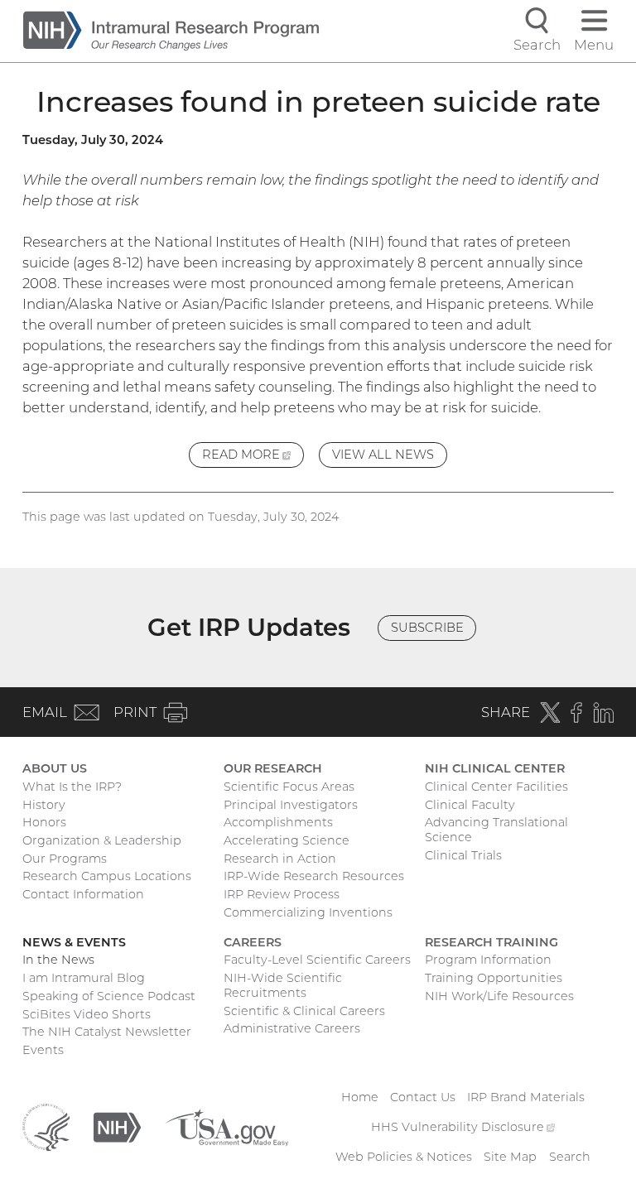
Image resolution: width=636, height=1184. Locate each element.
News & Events (74, 942)
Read (253, 457)
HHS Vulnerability (463, 1126)
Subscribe (427, 627)
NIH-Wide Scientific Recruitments (283, 985)
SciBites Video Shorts (86, 1014)
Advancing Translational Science (496, 830)
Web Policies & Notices (403, 1156)
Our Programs (64, 858)
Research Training (491, 942)
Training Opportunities (493, 977)
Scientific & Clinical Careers (304, 1011)
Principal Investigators (291, 804)
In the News (58, 959)
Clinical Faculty (470, 804)
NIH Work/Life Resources (499, 996)
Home (359, 1097)
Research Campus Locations (106, 876)
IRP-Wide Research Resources (314, 876)
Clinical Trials (463, 855)
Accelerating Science (286, 840)
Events (43, 1049)
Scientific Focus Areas (289, 786)
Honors (44, 822)
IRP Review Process (282, 894)
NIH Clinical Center (495, 768)
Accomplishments (278, 822)
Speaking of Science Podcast (108, 996)
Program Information (488, 959)
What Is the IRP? (72, 786)
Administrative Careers (292, 1028)
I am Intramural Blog (83, 977)
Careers (253, 942)
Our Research (273, 768)
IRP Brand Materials (526, 1097)
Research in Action (280, 858)
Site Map (510, 1156)
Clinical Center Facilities (496, 786)
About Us (54, 768)
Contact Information (83, 894)
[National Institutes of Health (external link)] (117, 1126)
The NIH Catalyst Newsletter (106, 1031)
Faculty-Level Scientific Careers (317, 959)
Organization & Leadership (101, 840)
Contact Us (422, 1097)
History (43, 804)
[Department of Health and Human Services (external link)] (46, 1126)
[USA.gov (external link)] (226, 1126)
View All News (383, 454)
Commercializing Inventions (308, 912)
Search (569, 1156)
